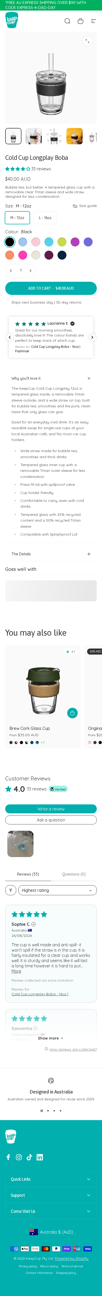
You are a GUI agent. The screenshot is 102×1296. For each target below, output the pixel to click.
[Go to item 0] (13, 136)
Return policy (49, 1266)
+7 (43, 742)
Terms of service (72, 1266)
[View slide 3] (54, 1110)
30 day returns (68, 302)
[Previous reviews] (9, 337)
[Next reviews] (92, 337)
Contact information (39, 1273)
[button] (18, 168)
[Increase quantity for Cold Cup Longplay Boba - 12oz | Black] (30, 270)
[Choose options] (72, 713)
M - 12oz (17, 217)
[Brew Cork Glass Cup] (43, 683)
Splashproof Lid (63, 534)
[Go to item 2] (34, 136)
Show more (48, 1038)
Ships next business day (32, 302)
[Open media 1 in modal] (87, 41)
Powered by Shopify (71, 1258)
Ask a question (51, 820)
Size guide (88, 206)
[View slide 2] (48, 1110)
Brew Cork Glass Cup (29, 728)
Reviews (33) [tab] (28, 874)
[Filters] (10, 890)
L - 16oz (45, 217)
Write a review (51, 809)
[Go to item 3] (54, 136)
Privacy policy (28, 1266)
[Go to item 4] (74, 136)
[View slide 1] (41, 1110)
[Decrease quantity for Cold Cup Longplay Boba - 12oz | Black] (10, 270)
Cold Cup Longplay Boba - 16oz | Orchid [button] (40, 994)
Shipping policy (66, 1273)
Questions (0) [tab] (74, 874)
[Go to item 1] (20, 844)
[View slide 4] (60, 1110)
